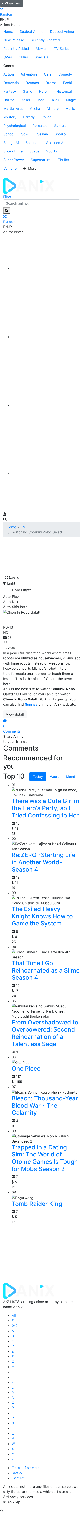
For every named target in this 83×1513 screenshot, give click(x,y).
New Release (13, 40)
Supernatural (41, 160)
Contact (18, 1478)
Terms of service (25, 1468)
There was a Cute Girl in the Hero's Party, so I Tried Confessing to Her (45, 808)
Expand (14, 577)
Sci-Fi (25, 134)
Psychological (14, 125)
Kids (55, 100)
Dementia (11, 83)
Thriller (63, 160)
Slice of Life (13, 151)
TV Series (61, 48)
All (14, 1315)
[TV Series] (46, 405)
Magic (71, 100)
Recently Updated (45, 40)
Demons (32, 83)
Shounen (32, 143)
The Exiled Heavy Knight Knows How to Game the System (42, 916)
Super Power (13, 160)
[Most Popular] (46, 473)
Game (27, 91)
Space (34, 151)
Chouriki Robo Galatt (36, 619)
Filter (7, 197)
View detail (15, 714)
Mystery (9, 117)
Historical (64, 91)
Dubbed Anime (62, 31)
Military (53, 108)
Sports (51, 151)
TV (23, 527)
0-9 (14, 1326)
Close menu (13, 3)
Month (71, 776)
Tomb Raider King (37, 1203)
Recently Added (16, 48)
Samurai (60, 125)
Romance (40, 125)
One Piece (26, 1068)
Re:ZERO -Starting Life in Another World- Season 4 (43, 862)
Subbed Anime (31, 31)
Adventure (29, 74)
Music (70, 108)
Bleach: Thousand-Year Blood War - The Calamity (45, 1105)
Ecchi (67, 83)
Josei (41, 100)
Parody (29, 117)
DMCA (17, 1473)
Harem (44, 91)
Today (38, 776)
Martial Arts (13, 108)
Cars (48, 74)
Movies (41, 48)
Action (8, 74)
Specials (41, 57)
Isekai (25, 100)
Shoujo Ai (11, 143)
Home (8, 31)
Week (54, 776)
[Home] (46, 268)
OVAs (7, 57)
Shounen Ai (55, 143)
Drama (51, 83)
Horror (8, 100)
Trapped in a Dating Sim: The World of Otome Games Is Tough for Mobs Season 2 (45, 1158)
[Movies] (46, 337)
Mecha (34, 108)
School (8, 134)
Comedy (65, 74)
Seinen (42, 134)
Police (46, 117)
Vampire (10, 168)
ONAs (23, 57)
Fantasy (9, 91)
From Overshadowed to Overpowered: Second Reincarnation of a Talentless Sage (45, 1033)
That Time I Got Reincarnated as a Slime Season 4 (46, 970)
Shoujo (60, 134)
